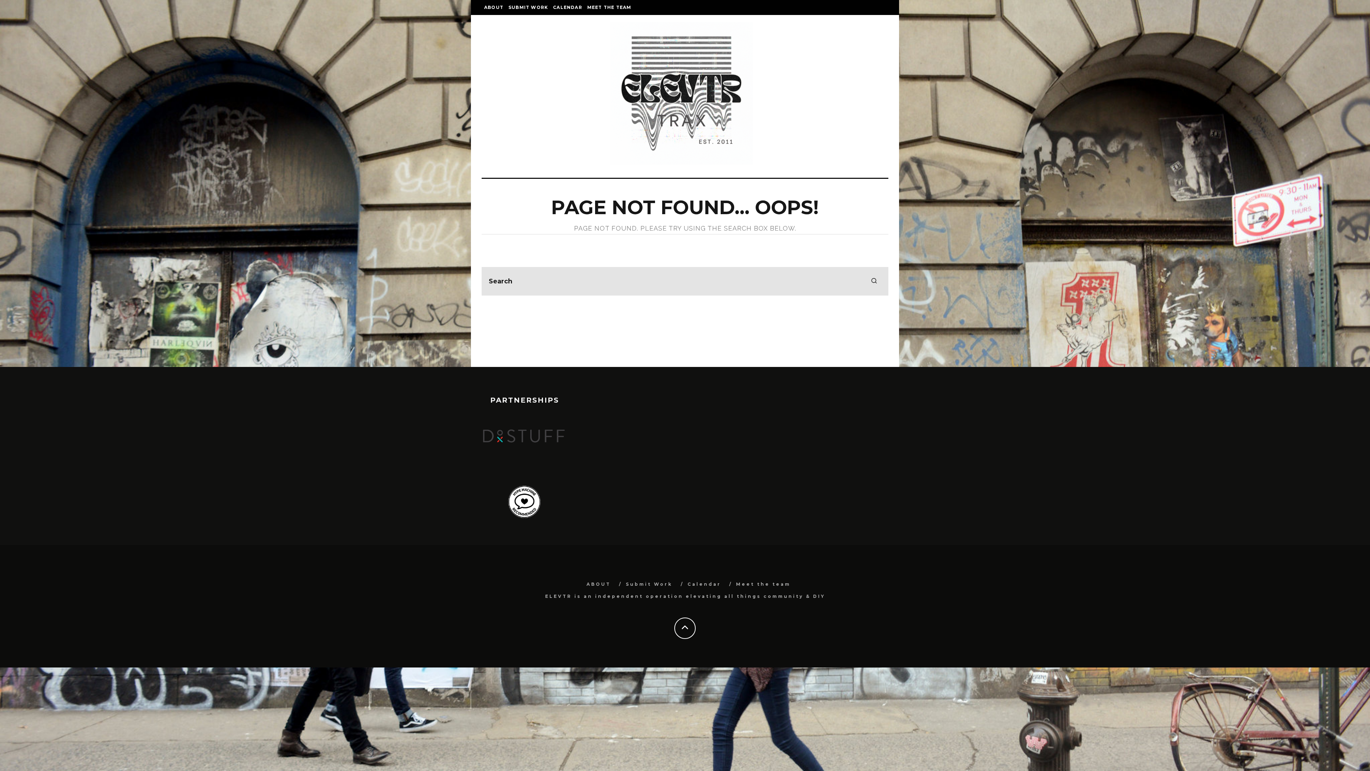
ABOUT (493, 7)
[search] (874, 281)
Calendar (567, 7)
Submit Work (528, 7)
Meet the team (609, 7)
